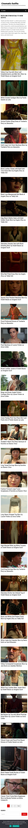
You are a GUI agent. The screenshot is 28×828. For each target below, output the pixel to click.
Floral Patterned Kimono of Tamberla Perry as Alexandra (13, 322)
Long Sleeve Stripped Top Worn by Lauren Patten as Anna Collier (12, 515)
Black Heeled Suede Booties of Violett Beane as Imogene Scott (13, 773)
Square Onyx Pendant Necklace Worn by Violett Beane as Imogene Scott (14, 299)
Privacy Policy (16, 826)
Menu (4, 10)
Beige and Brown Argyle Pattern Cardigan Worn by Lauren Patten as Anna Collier (12, 394)
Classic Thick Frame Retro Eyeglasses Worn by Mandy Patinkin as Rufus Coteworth (13, 798)
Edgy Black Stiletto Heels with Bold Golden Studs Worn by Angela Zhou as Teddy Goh (13, 220)
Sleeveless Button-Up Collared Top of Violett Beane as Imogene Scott (13, 594)
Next (19, 806)
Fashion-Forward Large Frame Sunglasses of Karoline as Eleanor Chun (14, 490)
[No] (26, 824)
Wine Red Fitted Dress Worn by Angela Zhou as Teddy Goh (13, 275)
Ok (10, 826)
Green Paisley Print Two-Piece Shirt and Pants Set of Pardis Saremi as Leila (14, 419)
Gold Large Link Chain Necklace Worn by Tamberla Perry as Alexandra (14, 146)
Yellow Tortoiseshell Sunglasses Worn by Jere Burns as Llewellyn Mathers (14, 665)
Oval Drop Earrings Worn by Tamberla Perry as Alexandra (13, 570)
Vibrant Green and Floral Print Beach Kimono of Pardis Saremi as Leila (13, 741)
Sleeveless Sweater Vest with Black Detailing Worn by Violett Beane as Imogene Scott (12, 246)
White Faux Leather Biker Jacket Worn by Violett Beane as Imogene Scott (13, 689)
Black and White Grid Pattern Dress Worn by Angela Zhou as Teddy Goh (12, 618)
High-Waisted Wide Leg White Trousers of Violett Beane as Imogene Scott (13, 546)
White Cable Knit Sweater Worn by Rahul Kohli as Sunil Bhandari (14, 641)
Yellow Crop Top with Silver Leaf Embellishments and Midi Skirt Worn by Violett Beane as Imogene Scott (13, 74)
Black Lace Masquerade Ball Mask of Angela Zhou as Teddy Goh (13, 195)
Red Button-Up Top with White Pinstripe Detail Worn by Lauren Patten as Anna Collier (13, 716)
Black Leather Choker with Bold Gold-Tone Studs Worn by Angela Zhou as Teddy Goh (13, 171)
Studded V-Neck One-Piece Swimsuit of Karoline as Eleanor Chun (13, 443)
